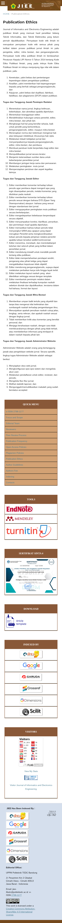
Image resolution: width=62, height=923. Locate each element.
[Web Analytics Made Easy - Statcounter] (31, 779)
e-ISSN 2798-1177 (15, 411)
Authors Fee (12, 470)
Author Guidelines (14, 465)
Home (6, 14)
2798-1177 (16, 895)
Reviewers (11, 429)
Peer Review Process (16, 435)
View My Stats (31, 771)
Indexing (10, 476)
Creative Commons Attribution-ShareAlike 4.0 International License (20, 912)
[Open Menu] (3, 3)
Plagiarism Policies (15, 453)
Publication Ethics (14, 459)
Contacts (10, 482)
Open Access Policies (16, 447)
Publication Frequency (16, 441)
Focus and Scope (14, 417)
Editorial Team (13, 423)
